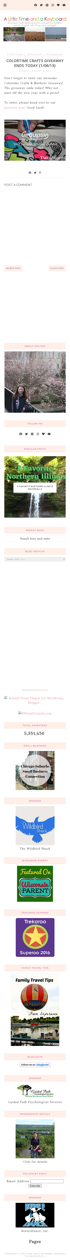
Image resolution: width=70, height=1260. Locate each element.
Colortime (15, 54)
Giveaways (54, 54)
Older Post (57, 268)
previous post (14, 107)
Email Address (18, 1181)
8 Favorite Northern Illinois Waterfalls (35, 487)
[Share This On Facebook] (30, 173)
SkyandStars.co (34, 1256)
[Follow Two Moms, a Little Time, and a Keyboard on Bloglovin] (35, 1066)
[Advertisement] (35, 311)
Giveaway (35, 54)
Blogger (42, 690)
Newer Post (13, 268)
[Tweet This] (35, 173)
